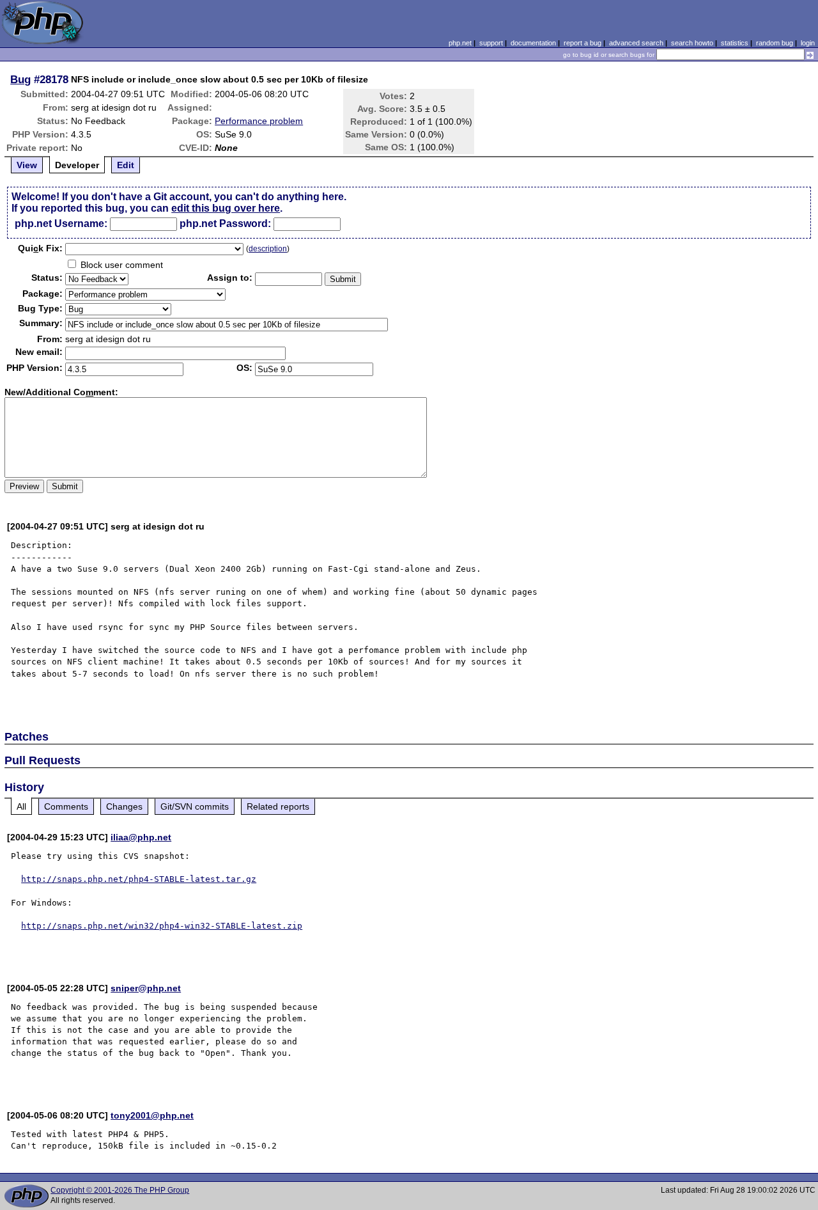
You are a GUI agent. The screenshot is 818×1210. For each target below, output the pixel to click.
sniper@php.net (146, 988)
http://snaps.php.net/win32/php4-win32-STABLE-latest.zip (161, 926)
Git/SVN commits (194, 806)
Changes (124, 806)
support (491, 43)
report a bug (582, 43)
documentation (533, 43)
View (27, 165)
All (21, 806)
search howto (692, 43)
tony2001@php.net (152, 1115)
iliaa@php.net (141, 837)
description (268, 248)
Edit (125, 165)
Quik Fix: (40, 248)
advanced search (636, 43)
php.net (460, 43)
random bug (774, 43)
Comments (66, 806)
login (808, 43)
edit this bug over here (225, 208)
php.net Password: (225, 223)
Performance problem (259, 121)
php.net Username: (61, 223)
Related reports (278, 806)
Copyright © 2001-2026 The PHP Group (119, 1190)
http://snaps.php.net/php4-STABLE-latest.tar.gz (138, 879)
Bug (20, 79)
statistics (734, 43)
